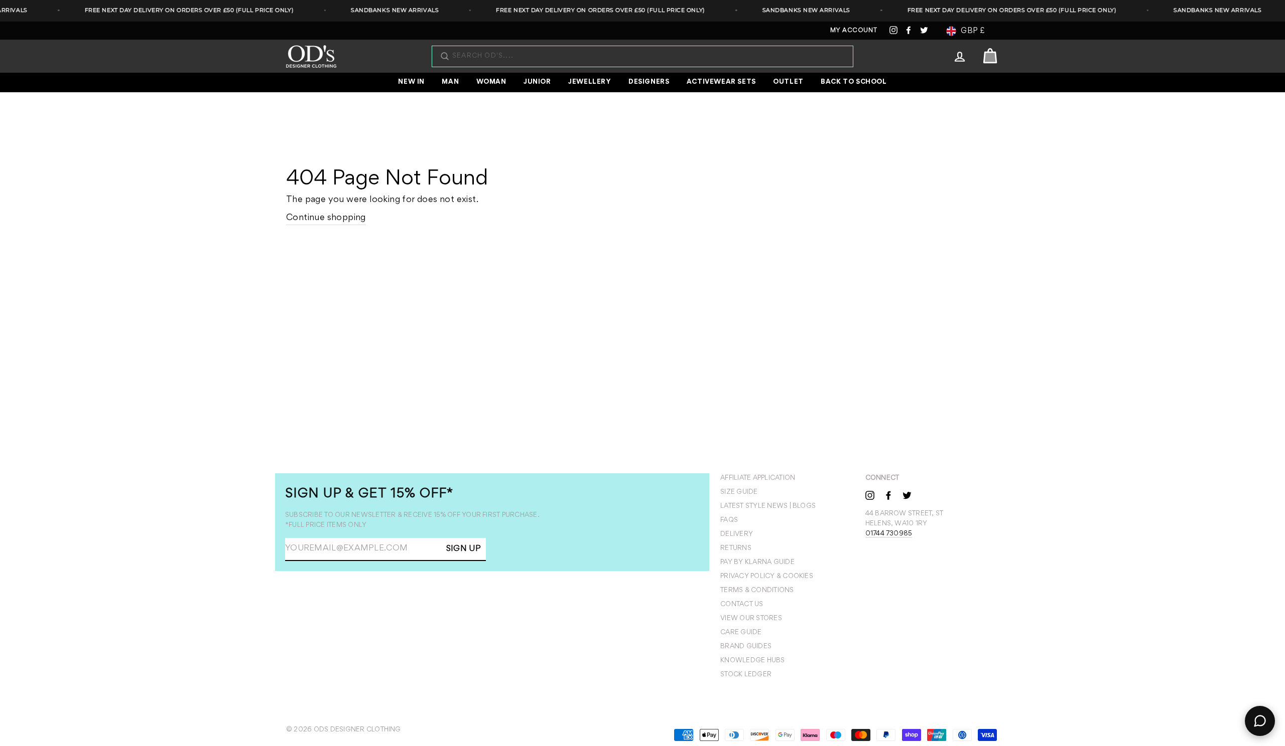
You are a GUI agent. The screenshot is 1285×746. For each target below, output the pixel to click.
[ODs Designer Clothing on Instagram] (869, 494)
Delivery (736, 534)
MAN (450, 82)
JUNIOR (537, 82)
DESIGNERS (648, 82)
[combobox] (647, 56)
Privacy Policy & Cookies (766, 577)
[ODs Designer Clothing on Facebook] (888, 494)
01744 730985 (889, 534)
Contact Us (741, 605)
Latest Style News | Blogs (768, 506)
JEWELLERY (589, 82)
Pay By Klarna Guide (757, 563)
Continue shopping (326, 218)
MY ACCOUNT (853, 31)
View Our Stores (751, 619)
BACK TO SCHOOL (853, 82)
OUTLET (788, 82)
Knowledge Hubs (752, 661)
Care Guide (740, 633)
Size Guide (738, 492)
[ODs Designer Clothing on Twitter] (907, 494)
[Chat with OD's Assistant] (1260, 721)
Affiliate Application (757, 478)
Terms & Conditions (757, 591)
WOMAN (491, 82)
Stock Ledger (746, 675)
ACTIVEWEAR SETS (721, 82)
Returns (735, 548)
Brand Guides (746, 647)
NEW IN (411, 82)
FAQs (729, 520)
